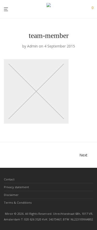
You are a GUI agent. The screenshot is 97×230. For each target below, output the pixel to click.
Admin (32, 46)
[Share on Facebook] (76, 127)
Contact (9, 179)
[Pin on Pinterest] (91, 127)
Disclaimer (11, 195)
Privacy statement (16, 187)
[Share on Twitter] (84, 127)
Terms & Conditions (18, 202)
